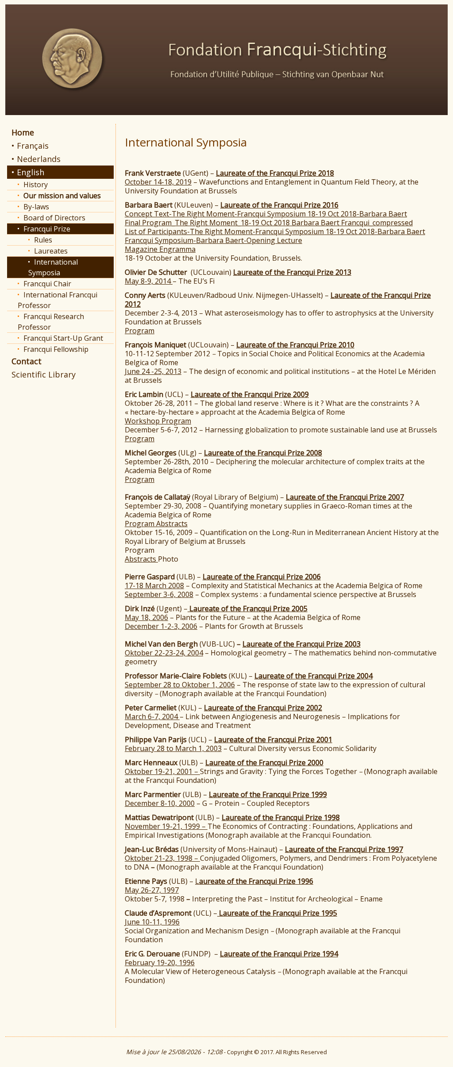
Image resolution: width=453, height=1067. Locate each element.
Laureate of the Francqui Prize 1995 (277, 913)
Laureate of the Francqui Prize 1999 (268, 794)
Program (139, 330)
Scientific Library (44, 374)
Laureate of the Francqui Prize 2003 (301, 644)
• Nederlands (36, 159)
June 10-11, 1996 (152, 922)
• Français (30, 145)
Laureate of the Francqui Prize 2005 (247, 608)
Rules (43, 240)
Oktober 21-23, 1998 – (162, 858)
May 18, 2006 (146, 617)
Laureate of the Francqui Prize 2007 (345, 497)
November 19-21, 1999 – (166, 826)
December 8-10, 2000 (160, 803)
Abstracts (172, 523)
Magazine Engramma (160, 249)
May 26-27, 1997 (152, 890)
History (35, 184)
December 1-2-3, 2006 (161, 626)
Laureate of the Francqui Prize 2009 (250, 394)
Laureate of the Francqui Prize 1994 (279, 954)
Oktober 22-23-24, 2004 (164, 653)
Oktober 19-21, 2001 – (162, 771)
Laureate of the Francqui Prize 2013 (292, 272)
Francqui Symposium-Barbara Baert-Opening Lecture (213, 240)
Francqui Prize (46, 229)
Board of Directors (54, 218)
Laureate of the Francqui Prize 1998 (281, 817)
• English (28, 172)
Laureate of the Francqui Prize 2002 (263, 708)
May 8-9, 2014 (149, 281)
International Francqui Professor (57, 300)
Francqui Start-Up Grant (63, 338)
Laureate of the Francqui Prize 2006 (262, 577)
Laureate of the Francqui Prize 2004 (313, 676)
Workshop (143, 421)
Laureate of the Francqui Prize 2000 (264, 762)
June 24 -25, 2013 (153, 371)
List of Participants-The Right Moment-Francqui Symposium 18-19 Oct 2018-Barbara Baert (275, 231)
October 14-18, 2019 (158, 182)
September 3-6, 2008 (159, 594)
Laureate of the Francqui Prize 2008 (263, 453)
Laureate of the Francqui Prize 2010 (295, 345)
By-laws (36, 207)
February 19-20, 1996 (160, 962)
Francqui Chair (47, 284)
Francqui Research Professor (51, 322)
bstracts (143, 559)
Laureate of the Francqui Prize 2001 (273, 739)
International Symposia (53, 267)
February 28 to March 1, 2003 (173, 748)
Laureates (51, 251)
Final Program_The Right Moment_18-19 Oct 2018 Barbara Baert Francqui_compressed (269, 222)
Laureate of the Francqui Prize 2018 (275, 173)
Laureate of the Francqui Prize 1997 (344, 849)
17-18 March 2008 (154, 585)
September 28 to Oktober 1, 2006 (180, 685)
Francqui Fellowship (55, 349)
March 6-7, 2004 (152, 716)
